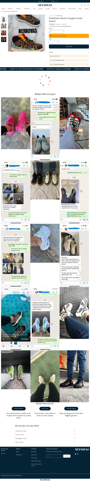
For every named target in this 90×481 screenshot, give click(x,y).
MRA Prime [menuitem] (55, 8)
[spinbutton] (54, 42)
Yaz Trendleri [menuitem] (47, 8)
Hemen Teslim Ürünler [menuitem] (72, 8)
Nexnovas (6, 475)
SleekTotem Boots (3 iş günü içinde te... (11, 11)
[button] (10, 9)
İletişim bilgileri (19, 454)
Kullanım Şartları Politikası (36, 461)
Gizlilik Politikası (34, 457)
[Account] (85, 5)
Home (2, 11)
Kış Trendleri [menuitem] (40, 8)
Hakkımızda (3, 453)
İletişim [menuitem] (80, 8)
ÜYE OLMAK (67, 456)
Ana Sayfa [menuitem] (3, 8)
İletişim (17, 451)
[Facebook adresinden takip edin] (75, 454)
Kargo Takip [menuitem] (86, 8)
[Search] (82, 5)
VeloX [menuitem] (34, 8)
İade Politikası (33, 451)
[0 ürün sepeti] (88, 5)
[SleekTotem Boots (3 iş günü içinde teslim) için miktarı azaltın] (50, 42)
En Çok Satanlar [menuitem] (62, 8)
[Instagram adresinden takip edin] (77, 454)
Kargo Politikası (34, 454)
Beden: (50, 28)
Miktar (50, 39)
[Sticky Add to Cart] (84, 477)
